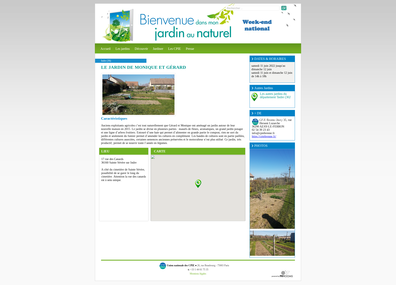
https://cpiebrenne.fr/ (264, 136)
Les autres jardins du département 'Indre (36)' (275, 95)
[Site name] (117, 25)
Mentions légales (198, 273)
